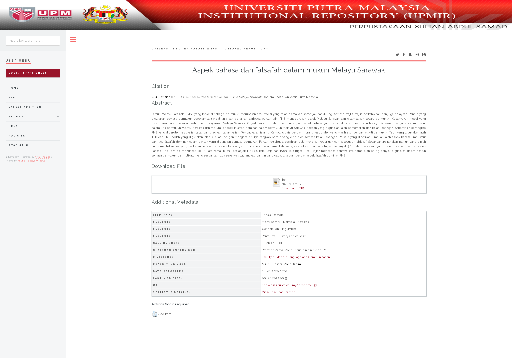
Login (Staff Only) (28, 73)
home (14, 88)
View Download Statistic (278, 292)
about (15, 97)
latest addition (25, 107)
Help (13, 126)
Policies (17, 135)
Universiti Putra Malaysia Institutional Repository (210, 48)
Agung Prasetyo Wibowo (31, 160)
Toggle (73, 39)
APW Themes (42, 156)
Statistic (18, 145)
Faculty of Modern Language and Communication (296, 257)
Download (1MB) (293, 188)
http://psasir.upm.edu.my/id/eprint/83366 (291, 285)
